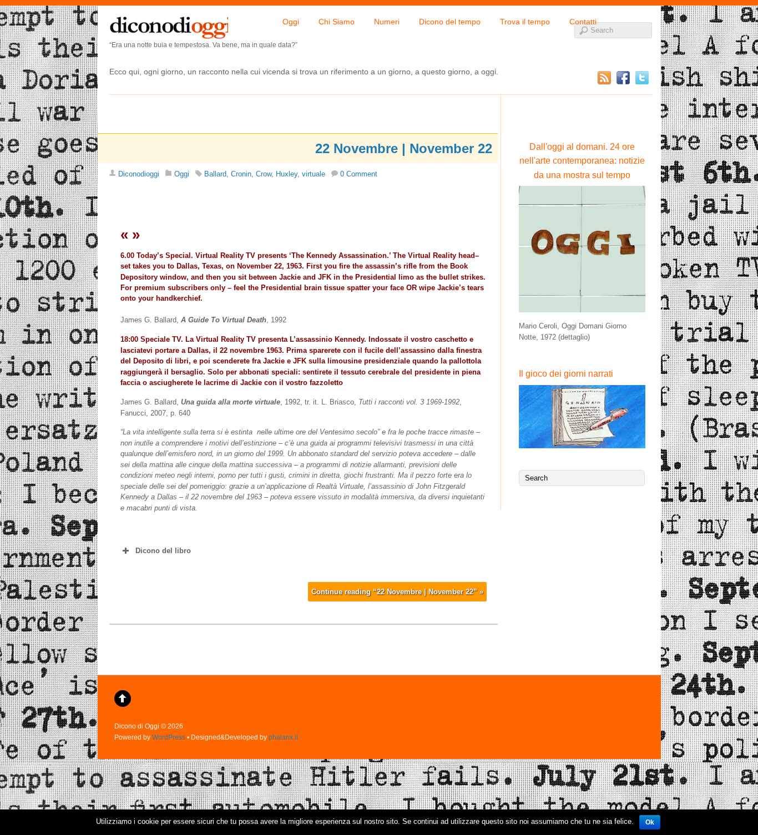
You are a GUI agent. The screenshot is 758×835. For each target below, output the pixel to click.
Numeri (387, 21)
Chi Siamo (337, 21)
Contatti (583, 21)
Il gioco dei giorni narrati (566, 373)
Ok (649, 822)
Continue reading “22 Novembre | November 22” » (397, 592)
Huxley (286, 174)
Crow (263, 174)
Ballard (215, 174)
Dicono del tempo (450, 21)
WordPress (168, 737)
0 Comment (358, 174)
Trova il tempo (525, 21)
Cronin (241, 174)
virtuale (313, 174)
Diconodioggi (138, 174)
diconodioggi (168, 25)
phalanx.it (283, 737)
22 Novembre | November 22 (403, 148)
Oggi (290, 21)
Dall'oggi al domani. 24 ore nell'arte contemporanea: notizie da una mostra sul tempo (582, 161)
